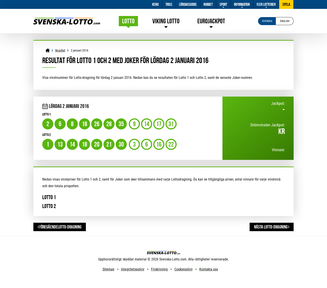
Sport (223, 4)
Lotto (128, 21)
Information (242, 4)
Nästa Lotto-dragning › (271, 226)
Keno (155, 4)
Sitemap (108, 269)
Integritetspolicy (132, 269)
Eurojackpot (211, 21)
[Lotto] (48, 50)
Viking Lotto (166, 21)
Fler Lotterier (266, 4)
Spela (286, 4)
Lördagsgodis (188, 4)
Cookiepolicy (183, 269)
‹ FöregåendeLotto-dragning (59, 226)
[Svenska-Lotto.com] (66, 20)
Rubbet (208, 4)
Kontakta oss (208, 269)
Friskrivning (159, 269)
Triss (169, 4)
